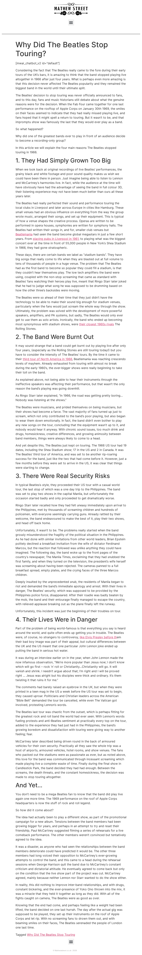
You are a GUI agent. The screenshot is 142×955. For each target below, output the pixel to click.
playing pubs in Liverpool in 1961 (56, 239)
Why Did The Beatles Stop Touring (51, 934)
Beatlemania (24, 234)
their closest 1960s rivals (96, 324)
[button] (71, 22)
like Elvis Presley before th (98, 637)
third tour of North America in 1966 (47, 359)
